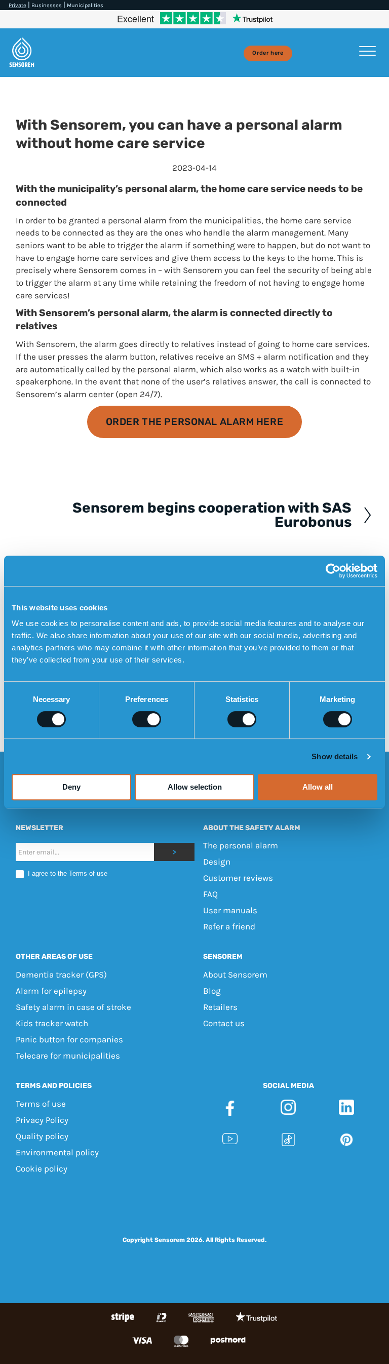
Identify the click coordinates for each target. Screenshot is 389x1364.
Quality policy (42, 1136)
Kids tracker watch (52, 1023)
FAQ (210, 894)
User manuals (230, 911)
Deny (71, 787)
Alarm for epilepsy (51, 991)
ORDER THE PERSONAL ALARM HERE (194, 421)
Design (216, 862)
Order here (267, 53)
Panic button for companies (69, 1039)
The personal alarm (240, 846)
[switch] (146, 719)
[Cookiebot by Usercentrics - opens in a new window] (333, 570)
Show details (335, 756)
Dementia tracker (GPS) (61, 974)
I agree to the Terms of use (66, 874)
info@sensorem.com (194, 1212)
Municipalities (85, 5)
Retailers (220, 1007)
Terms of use (41, 1104)
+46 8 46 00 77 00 (333, 1200)
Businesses (46, 5)
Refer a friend (229, 927)
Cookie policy (41, 1168)
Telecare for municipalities (68, 1055)
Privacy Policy (42, 1120)
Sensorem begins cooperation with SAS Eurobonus (212, 515)
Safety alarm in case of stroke (73, 1007)
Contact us (224, 1023)
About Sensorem (235, 974)
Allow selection (195, 787)
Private (17, 5)
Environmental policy (57, 1152)
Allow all (317, 787)
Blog (212, 991)
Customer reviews (238, 878)
